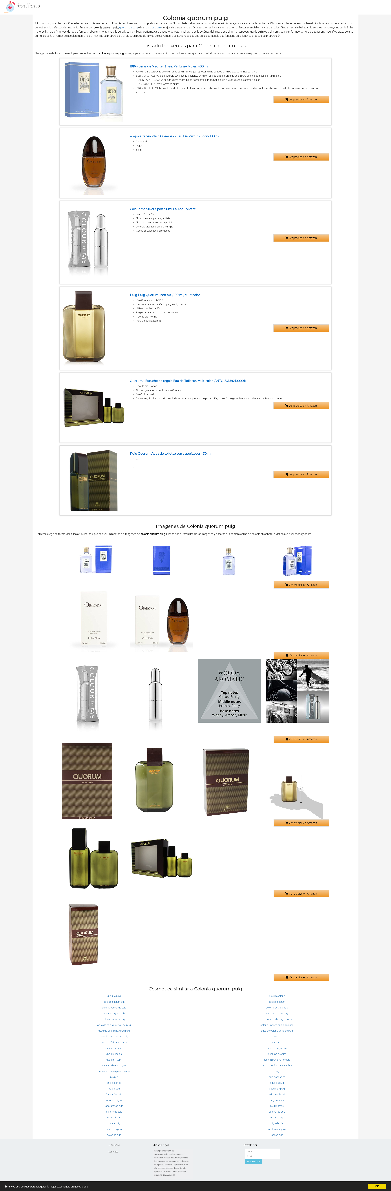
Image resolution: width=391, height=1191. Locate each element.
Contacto (113, 1151)
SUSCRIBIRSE (253, 1161)
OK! (377, 1186)
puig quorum (153, 27)
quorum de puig (128, 27)
